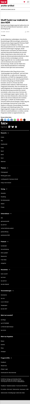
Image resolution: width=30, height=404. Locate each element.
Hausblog (3, 196)
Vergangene (4, 305)
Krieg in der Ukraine (6, 182)
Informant (9, 389)
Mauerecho (4, 256)
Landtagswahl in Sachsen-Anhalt (9, 179)
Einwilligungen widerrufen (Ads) (16, 392)
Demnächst (4, 295)
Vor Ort (3, 298)
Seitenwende (4, 392)
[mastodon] (9, 127)
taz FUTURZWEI (5, 323)
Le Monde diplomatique (7, 326)
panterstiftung (4, 231)
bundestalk (4, 246)
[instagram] (16, 127)
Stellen (2, 203)
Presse (2, 207)
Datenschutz (16, 389)
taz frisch (3, 277)
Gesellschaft (4, 144)
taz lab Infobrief (5, 284)
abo (2, 217)
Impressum (23, 389)
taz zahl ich (4, 224)
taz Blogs (3, 319)
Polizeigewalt (4, 172)
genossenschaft (5, 221)
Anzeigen (3, 351)
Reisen (2, 341)
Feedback (3, 362)
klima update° (4, 252)
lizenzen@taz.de (21, 381)
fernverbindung (5, 249)
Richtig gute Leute (5, 175)
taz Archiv (3, 330)
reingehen (3, 263)
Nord (2, 158)
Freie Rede (3, 259)
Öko (2, 140)
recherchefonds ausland (7, 228)
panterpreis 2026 (5, 235)
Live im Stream (5, 302)
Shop (2, 348)
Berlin (2, 154)
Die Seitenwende (5, 200)
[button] (28, 2)
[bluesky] (13, 127)
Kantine (3, 344)
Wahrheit (3, 161)
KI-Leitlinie (4, 389)
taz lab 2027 (4, 309)
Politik (2, 137)
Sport (2, 151)
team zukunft (4, 274)
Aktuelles (3, 193)
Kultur (2, 147)
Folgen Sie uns (4, 127)
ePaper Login (4, 369)
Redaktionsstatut (11, 385)
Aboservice (4, 365)
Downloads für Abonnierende (8, 372)
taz (4, 123)
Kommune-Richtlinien (21, 385)
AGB (27, 389)
